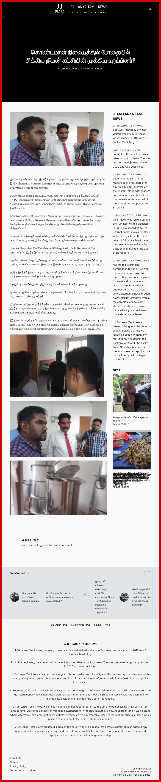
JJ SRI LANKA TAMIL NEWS (87, 7)
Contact (14, 762)
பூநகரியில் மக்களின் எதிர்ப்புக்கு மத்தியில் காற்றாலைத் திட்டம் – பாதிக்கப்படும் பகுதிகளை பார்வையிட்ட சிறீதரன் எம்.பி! (104, 597)
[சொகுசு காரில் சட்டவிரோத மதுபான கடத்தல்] (132, 393)
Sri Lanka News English (127, 444)
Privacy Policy (18, 766)
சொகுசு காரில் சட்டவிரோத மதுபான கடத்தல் (30, 597)
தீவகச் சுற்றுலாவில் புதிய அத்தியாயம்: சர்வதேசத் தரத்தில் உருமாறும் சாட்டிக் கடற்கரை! (141, 597)
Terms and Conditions (23, 770)
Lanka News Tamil (123, 448)
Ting (107, 625)
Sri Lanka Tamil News (91, 69)
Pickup (97, 625)
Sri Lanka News (59, 625)
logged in (42, 545)
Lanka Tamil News (80, 625)
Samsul (147, 774)
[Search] (150, 9)
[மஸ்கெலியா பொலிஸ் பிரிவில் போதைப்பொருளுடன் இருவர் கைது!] (132, 451)
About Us (15, 758)
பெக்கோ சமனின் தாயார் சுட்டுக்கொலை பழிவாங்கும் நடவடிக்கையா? (59, 597)
